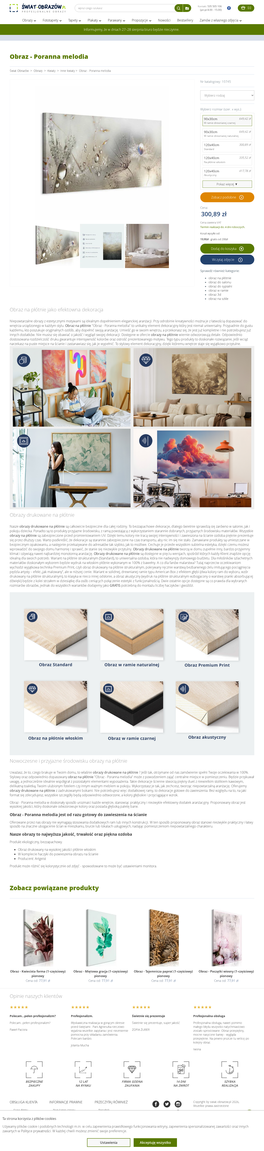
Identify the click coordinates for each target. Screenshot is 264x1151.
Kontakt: (210, 8)
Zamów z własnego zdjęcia (219, 20)
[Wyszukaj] (178, 8)
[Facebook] (155, 1104)
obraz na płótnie (220, 278)
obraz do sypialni (220, 286)
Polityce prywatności (36, 1131)
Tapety (73, 20)
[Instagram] (178, 1104)
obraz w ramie (218, 290)
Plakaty (93, 20)
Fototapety (50, 20)
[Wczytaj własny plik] (187, 8)
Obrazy (27, 20)
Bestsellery (185, 20)
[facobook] (228, 8)
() (249, 7)
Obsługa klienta (24, 1102)
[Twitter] (167, 1104)
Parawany (115, 20)
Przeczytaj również (111, 1102)
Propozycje (140, 20)
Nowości (164, 20)
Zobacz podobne (223, 197)
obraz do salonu (220, 282)
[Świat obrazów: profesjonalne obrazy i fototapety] (38, 8)
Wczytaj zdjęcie (223, 259)
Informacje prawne (65, 1102)
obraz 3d (215, 294)
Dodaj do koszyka (224, 248)
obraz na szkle (218, 299)
